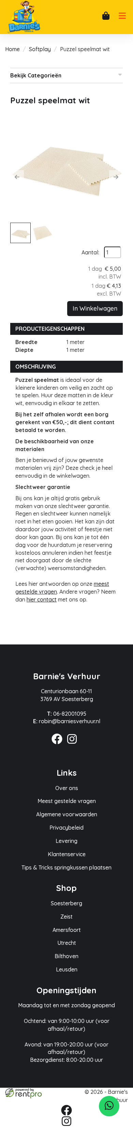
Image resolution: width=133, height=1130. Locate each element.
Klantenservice (67, 854)
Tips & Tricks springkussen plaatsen (66, 867)
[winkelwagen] (106, 17)
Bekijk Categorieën (35, 75)
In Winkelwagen (95, 308)
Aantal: (90, 252)
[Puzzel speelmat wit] (66, 165)
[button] (17, 177)
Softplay (40, 49)
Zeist (66, 916)
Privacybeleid (66, 827)
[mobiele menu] (122, 17)
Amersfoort (67, 929)
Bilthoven (66, 956)
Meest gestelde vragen (67, 801)
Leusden (66, 969)
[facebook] (58, 745)
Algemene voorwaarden (66, 814)
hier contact (42, 599)
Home (12, 49)
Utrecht (66, 942)
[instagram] (74, 745)
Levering (66, 840)
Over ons (66, 788)
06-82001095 (66, 713)
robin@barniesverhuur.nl (66, 721)
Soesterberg (66, 903)
